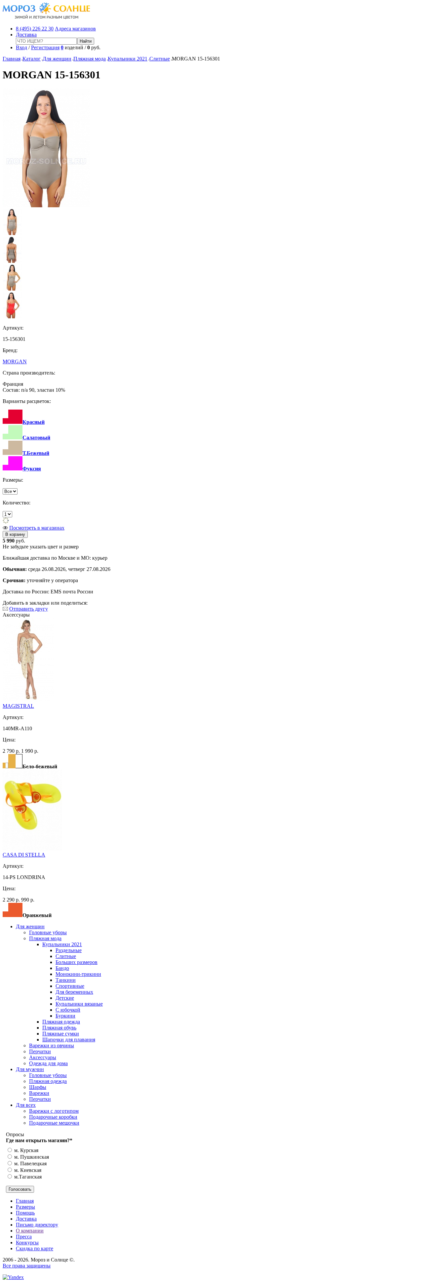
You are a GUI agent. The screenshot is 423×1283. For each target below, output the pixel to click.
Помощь (25, 1213)
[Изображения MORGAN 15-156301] (46, 205)
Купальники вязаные (79, 1004)
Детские (65, 998)
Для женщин (57, 58)
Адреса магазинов (75, 28)
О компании (30, 1230)
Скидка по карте (34, 1248)
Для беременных (74, 992)
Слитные (159, 58)
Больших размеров (76, 962)
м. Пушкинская (31, 1157)
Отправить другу (28, 609)
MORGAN (15, 361)
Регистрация (45, 47)
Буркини (65, 1016)
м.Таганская (27, 1177)
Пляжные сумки (60, 1033)
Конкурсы (27, 1242)
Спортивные (70, 986)
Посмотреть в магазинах (36, 528)
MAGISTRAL (18, 706)
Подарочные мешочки (54, 1123)
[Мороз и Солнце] (46, 17)
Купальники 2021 (127, 58)
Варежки (39, 1093)
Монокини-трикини (78, 974)
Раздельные (69, 950)
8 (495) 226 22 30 (35, 28)
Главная (11, 58)
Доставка (26, 34)
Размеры (25, 1207)
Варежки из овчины (51, 1045)
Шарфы (37, 1087)
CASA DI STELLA (24, 855)
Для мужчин (30, 1069)
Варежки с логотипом (54, 1111)
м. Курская (25, 1150)
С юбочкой (68, 1010)
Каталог (31, 58)
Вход (21, 47)
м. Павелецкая (30, 1163)
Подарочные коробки (53, 1117)
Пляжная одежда (61, 1021)
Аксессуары (42, 1057)
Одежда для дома (48, 1063)
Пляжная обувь (59, 1027)
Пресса (24, 1236)
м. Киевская (27, 1170)
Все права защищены (27, 1265)
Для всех (26, 1105)
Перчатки (40, 1051)
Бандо (62, 968)
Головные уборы (48, 932)
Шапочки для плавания (68, 1039)
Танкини (66, 980)
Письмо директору (37, 1224)
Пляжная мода (89, 58)
